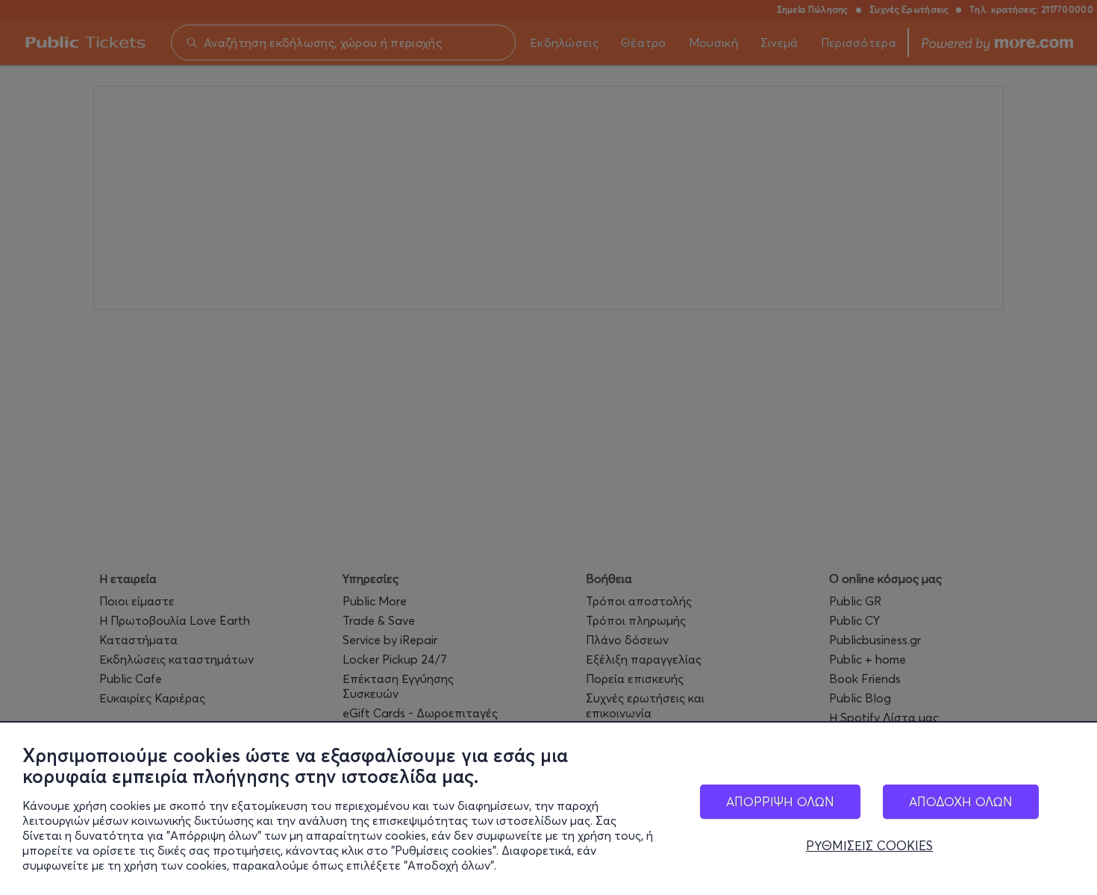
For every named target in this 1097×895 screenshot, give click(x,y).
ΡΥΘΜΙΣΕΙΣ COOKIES (869, 845)
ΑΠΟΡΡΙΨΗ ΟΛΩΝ (780, 801)
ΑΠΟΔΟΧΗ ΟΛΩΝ (961, 801)
